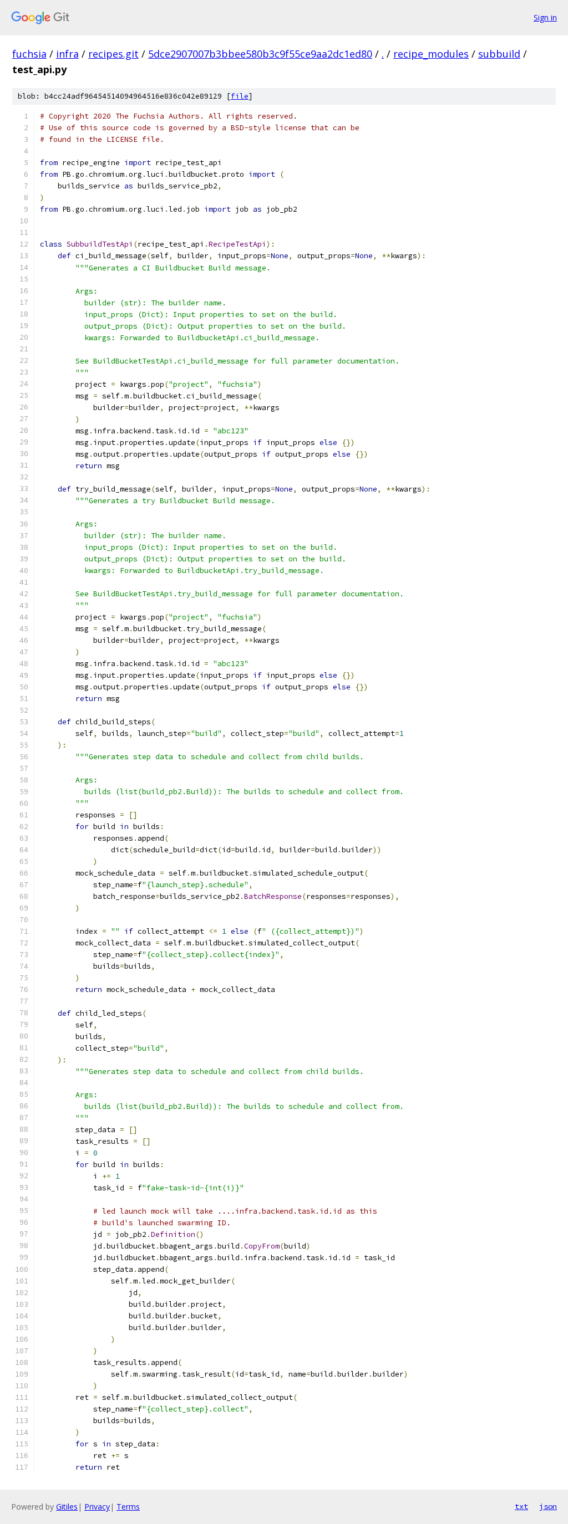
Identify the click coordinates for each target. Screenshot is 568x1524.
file (239, 96)
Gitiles (67, 1506)
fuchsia (29, 53)
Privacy (97, 1506)
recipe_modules (431, 53)
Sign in (545, 17)
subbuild (499, 53)
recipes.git (113, 53)
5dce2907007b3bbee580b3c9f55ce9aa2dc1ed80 (260, 53)
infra (67, 53)
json (548, 1506)
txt (521, 1506)
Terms (128, 1506)
